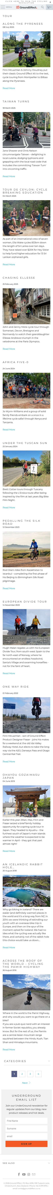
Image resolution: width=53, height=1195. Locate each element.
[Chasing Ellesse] (26, 323)
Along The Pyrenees (23, 23)
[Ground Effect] (26, 7)
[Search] (42, 7)
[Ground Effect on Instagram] (29, 1174)
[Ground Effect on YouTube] (24, 1174)
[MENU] (1, 7)
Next (25, 1083)
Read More (9, 88)
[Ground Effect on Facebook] (19, 1174)
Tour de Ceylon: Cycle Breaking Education (25, 191)
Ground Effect (16, 1183)
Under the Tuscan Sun (25, 443)
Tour (7, 16)
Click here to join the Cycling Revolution (27, 2)
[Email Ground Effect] (34, 1174)
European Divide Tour (25, 601)
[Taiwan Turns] (26, 147)
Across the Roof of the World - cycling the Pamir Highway (23, 963)
